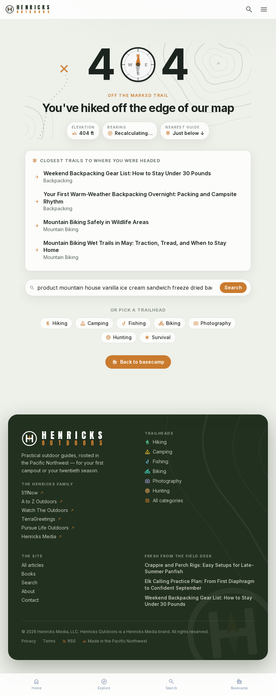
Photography (212, 323)
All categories (164, 500)
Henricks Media (42, 536)
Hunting (119, 337)
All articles (33, 565)
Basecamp (239, 684)
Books (29, 574)
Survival (157, 337)
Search (171, 684)
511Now (33, 493)
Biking (169, 323)
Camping (94, 323)
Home (36, 684)
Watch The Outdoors (48, 510)
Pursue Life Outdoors (48, 528)
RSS (69, 641)
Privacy (29, 641)
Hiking (56, 323)
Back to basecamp (138, 362)
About (28, 591)
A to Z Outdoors (42, 501)
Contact (30, 600)
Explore (104, 684)
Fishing (133, 323)
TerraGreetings (41, 519)
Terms (49, 641)
